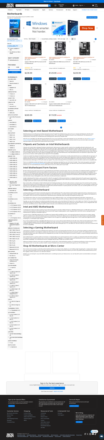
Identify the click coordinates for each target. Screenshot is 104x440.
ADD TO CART (37, 78)
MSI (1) (11, 89)
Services (51, 10)
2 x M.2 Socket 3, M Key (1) (14, 325)
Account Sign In (58, 436)
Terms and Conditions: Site (22, 436)
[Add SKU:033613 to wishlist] (70, 84)
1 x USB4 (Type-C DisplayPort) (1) (14, 293)
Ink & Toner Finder (45, 418)
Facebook (85, 434)
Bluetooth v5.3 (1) (14, 249)
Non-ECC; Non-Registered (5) (13, 182)
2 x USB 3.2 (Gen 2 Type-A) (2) (14, 275)
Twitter (88, 434)
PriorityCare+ (59, 10)
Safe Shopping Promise (12, 418)
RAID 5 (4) (12, 141)
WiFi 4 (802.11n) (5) (14, 238)
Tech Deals (57, 1)
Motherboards (12, 40)
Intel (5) (11, 110)
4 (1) (11, 131)
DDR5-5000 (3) (13, 162)
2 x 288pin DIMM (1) (15, 154)
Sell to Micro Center (45, 422)
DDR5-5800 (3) (13, 169)
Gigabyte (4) (13, 87)
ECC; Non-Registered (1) (15, 185)
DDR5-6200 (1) (13, 177)
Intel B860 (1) (13, 124)
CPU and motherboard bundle (38, 163)
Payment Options (28, 418)
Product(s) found (92, 17)
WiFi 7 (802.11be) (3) (15, 230)
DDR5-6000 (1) (13, 175)
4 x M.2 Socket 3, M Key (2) (14, 315)
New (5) (12, 81)
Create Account (58, 391)
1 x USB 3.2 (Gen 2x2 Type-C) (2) (15, 272)
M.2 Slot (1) (12, 255)
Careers (42, 420)
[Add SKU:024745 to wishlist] (46, 42)
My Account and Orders (12, 413)
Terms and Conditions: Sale (35, 436)
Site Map (43, 427)
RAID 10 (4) (12, 139)
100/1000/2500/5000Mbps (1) (15, 338)
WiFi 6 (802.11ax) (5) (15, 234)
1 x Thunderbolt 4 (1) (15, 310)
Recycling (9, 420)
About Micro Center (21, 435)
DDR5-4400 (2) (13, 173)
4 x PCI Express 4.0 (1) (15, 211)
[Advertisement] (38, 362)
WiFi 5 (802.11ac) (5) (15, 236)
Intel (19, 40)
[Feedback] (102, 220)
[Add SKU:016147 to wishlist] (94, 42)
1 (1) (11, 201)
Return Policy (10, 415)
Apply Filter (15, 72)
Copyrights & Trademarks (48, 436)
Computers (36, 10)
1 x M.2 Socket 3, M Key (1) (14, 322)
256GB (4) (12, 145)
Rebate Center (44, 416)
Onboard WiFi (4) (14, 253)
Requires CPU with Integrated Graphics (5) (14, 225)
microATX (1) (13, 106)
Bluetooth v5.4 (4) (14, 247)
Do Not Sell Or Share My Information (67, 435)
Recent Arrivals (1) (14, 83)
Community (43, 413)
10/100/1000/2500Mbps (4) (15, 334)
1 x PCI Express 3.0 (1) (15, 209)
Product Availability (28, 415)
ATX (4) (11, 104)
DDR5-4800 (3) (13, 160)
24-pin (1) (12, 263)
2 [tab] (59, 35)
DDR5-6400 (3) (13, 171)
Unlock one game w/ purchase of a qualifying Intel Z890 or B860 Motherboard (35, 58)
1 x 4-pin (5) (13, 267)
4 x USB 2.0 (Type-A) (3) (15, 302)
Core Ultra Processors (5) (15, 117)
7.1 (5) (11, 342)
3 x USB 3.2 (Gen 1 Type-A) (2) (14, 279)
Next (97, 28)
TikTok (95, 434)
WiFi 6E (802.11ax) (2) (15, 232)
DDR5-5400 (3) (13, 166)
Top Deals (18, 10)
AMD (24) (12, 112)
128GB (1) (12, 147)
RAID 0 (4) (12, 135)
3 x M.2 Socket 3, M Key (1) (14, 329)
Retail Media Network (46, 425)
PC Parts (27, 10)
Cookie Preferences (66, 436)
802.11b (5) (12, 243)
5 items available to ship (14, 49)
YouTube (93, 434)
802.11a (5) (12, 245)
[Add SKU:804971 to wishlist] (70, 42)
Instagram (90, 434)
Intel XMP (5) (13, 190)
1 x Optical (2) (13, 347)
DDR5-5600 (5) (13, 158)
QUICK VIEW (29, 78)
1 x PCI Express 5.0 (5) (15, 205)
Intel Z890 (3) (13, 122)
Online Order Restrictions (30, 416)
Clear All (9, 43)
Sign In (52, 388)
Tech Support (61, 415)
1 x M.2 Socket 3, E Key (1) (14, 318)
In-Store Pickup (27, 413)
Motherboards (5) (14, 60)
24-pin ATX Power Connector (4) (14, 260)
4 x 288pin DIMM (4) (15, 152)
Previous (23, 28)
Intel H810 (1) (13, 126)
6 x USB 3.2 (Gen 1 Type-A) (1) (14, 296)
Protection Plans (11, 422)
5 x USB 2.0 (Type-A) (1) (15, 305)
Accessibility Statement (31, 435)
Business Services (45, 424)
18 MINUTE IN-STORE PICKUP (89, 10)
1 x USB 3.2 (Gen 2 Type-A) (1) (14, 286)
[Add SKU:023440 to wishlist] (46, 84)
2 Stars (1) (12, 96)
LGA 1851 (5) (13, 100)
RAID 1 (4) (12, 137)
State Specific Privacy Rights (43, 435)
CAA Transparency (54, 435)
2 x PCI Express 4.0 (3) (15, 207)
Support (75, 10)
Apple (43, 10)
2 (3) (11, 194)
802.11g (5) (12, 241)
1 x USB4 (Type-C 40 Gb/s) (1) (15, 289)
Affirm (25, 420)
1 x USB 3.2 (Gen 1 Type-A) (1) (14, 282)
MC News (68, 10)
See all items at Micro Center (15, 52)
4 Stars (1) (12, 94)
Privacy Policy (79, 435)
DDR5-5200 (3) (13, 164)
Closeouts (60, 413)
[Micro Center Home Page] (10, 5)
